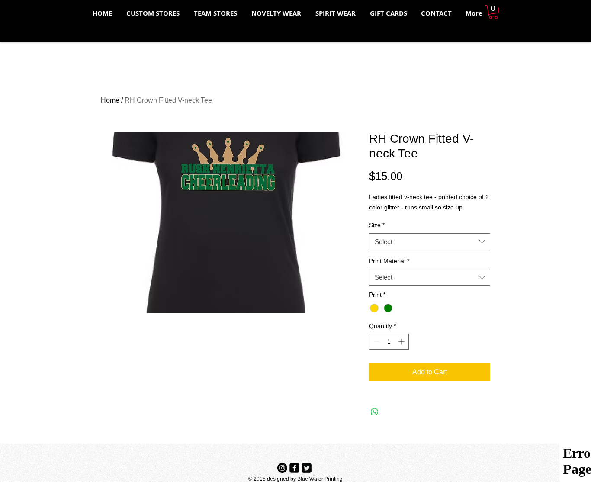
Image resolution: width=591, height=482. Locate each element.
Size (377, 225)
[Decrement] (375, 341)
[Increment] (402, 341)
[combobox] (429, 241)
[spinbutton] (389, 341)
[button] (493, 12)
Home (110, 100)
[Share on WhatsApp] (374, 412)
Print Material (389, 260)
